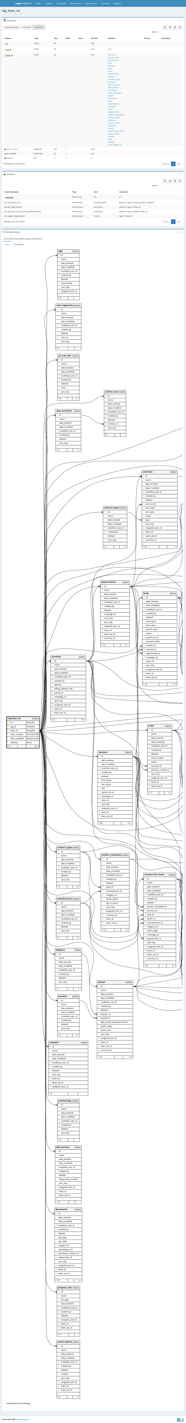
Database (23, 3)
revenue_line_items (116, 131)
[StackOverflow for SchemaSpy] (182, 1420)
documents (112, 90)
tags (109, 49)
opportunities (113, 112)
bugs (110, 63)
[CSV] (175, 27)
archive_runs (113, 60)
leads (110, 101)
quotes (111, 128)
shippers (111, 136)
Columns (48, 3)
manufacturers (114, 104)
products (111, 120)
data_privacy (113, 87)
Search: (155, 32)
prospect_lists (113, 123)
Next (179, 164)
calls (110, 68)
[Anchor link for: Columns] (17, 20)
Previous (165, 164)
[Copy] (164, 27)
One (7, 244)
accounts (111, 55)
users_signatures (115, 144)
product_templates (116, 114)
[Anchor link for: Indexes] (16, 174)
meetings (111, 106)
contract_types (114, 79)
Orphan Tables (91, 3)
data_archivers (114, 84)
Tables (39, 3)
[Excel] (170, 27)
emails (110, 95)
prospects (112, 125)
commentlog (113, 74)
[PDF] (180, 27)
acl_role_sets (113, 57)
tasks (110, 139)
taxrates (111, 142)
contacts (111, 76)
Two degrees (19, 244)
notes (110, 109)
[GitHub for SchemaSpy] (178, 1420)
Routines (117, 3)
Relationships (75, 3)
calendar (111, 65)
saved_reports (114, 133)
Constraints (61, 3)
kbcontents (112, 98)
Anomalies (105, 3)
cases (110, 71)
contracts (111, 82)
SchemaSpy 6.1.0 (22, 1419)
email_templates (115, 93)
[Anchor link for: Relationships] (21, 232)
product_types (114, 117)
